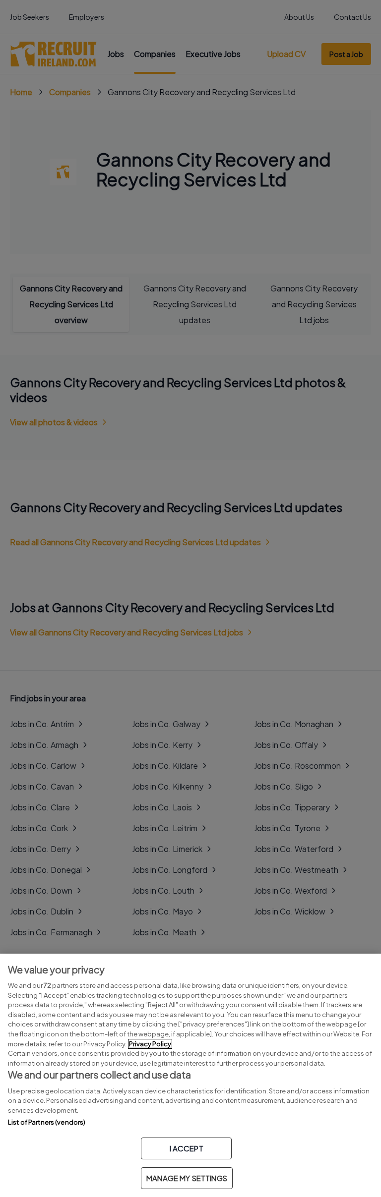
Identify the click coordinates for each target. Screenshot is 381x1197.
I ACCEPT (186, 1148)
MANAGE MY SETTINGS (186, 1178)
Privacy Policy (150, 1044)
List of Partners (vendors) (46, 1122)
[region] (190, 1075)
